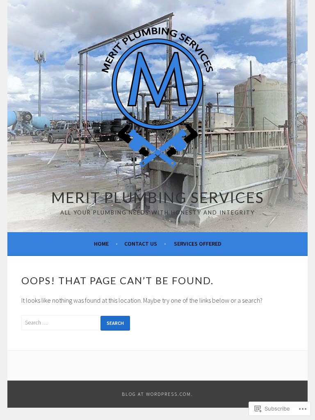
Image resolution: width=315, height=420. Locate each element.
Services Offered (197, 243)
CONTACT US (140, 243)
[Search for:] (60, 322)
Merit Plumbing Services (157, 197)
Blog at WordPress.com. (157, 394)
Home (101, 243)
